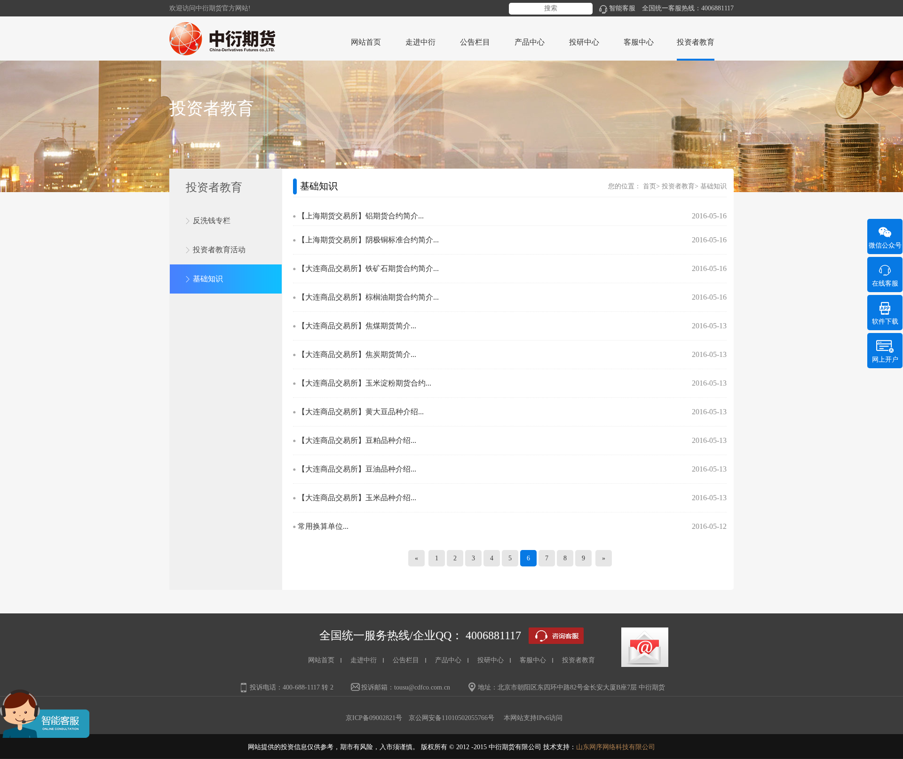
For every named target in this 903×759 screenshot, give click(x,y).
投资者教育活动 (219, 250)
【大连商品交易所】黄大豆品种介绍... (361, 412)
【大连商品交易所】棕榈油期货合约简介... (368, 297)
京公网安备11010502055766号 (451, 717)
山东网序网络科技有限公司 (615, 747)
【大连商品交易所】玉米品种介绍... (357, 498)
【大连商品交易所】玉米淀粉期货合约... (364, 383)
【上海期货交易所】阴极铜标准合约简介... (368, 240)
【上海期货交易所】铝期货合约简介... (361, 216)
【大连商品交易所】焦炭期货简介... (357, 354)
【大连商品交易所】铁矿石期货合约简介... (368, 268)
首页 (649, 186)
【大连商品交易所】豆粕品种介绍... (357, 440)
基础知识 (208, 279)
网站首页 (366, 42)
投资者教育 (678, 186)
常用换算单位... (323, 526)
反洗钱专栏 (211, 221)
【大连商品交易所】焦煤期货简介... (357, 326)
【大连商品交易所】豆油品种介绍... (357, 469)
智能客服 (622, 8)
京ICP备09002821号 (374, 717)
